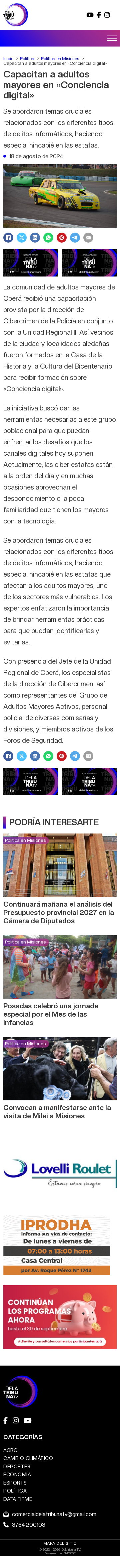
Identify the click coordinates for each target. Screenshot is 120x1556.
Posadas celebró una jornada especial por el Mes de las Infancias (50, 1014)
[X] (22, 238)
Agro (10, 1450)
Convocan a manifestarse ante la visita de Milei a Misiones (57, 1111)
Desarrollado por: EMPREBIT (60, 1553)
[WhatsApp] (48, 238)
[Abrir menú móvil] (112, 38)
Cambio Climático (28, 1458)
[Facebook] (8, 238)
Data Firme (17, 1499)
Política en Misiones (25, 840)
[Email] (88, 238)
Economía (17, 1474)
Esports (15, 1483)
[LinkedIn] (35, 238)
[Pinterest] (62, 238)
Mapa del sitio (60, 1543)
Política (15, 1491)
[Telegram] (75, 238)
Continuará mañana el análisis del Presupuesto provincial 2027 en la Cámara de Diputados (58, 912)
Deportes (16, 1466)
